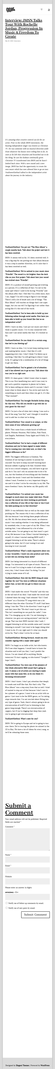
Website (8, 876)
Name (8, 855)
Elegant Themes (22, 1065)
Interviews (17, 41)
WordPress (45, 1065)
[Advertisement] (27, 77)
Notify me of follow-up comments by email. (26, 903)
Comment (9, 827)
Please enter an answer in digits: (18, 887)
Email (8, 866)
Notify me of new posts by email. (21, 908)
